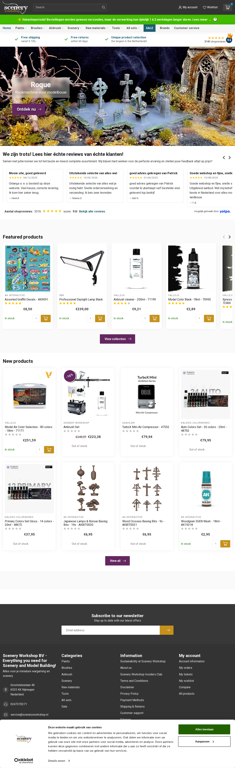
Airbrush (55, 28)
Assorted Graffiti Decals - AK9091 (26, 299)
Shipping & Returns (132, 706)
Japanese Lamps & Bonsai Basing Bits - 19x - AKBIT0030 (85, 523)
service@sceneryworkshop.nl (29, 714)
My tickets (186, 674)
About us (126, 667)
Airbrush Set (71, 427)
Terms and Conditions (134, 681)
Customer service (186, 28)
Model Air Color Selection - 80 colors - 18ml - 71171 (28, 428)
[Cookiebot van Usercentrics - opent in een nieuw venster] (24, 761)
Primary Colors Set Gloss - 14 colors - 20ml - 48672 (29, 523)
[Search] (103, 7)
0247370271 (18, 704)
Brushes (36, 28)
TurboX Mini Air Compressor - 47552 (145, 427)
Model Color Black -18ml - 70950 (189, 299)
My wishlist (186, 681)
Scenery (73, 28)
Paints (19, 28)
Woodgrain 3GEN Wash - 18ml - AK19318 (201, 523)
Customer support (131, 713)
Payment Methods (132, 700)
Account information (192, 661)
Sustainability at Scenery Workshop (143, 661)
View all (115, 561)
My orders (185, 667)
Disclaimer (127, 687)
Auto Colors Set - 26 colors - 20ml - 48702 (204, 428)
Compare (185, 687)
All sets (131, 28)
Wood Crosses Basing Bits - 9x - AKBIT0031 (143, 523)
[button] (187, 7)
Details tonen (56, 760)
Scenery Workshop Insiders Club (141, 674)
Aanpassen (202, 741)
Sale (149, 28)
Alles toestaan (204, 729)
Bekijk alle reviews (92, 211)
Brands (165, 28)
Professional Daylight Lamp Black (81, 299)
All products (186, 693)
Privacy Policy (129, 693)
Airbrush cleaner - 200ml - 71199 (135, 299)
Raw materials (95, 28)
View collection (115, 339)
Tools (116, 28)
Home (7, 28)
